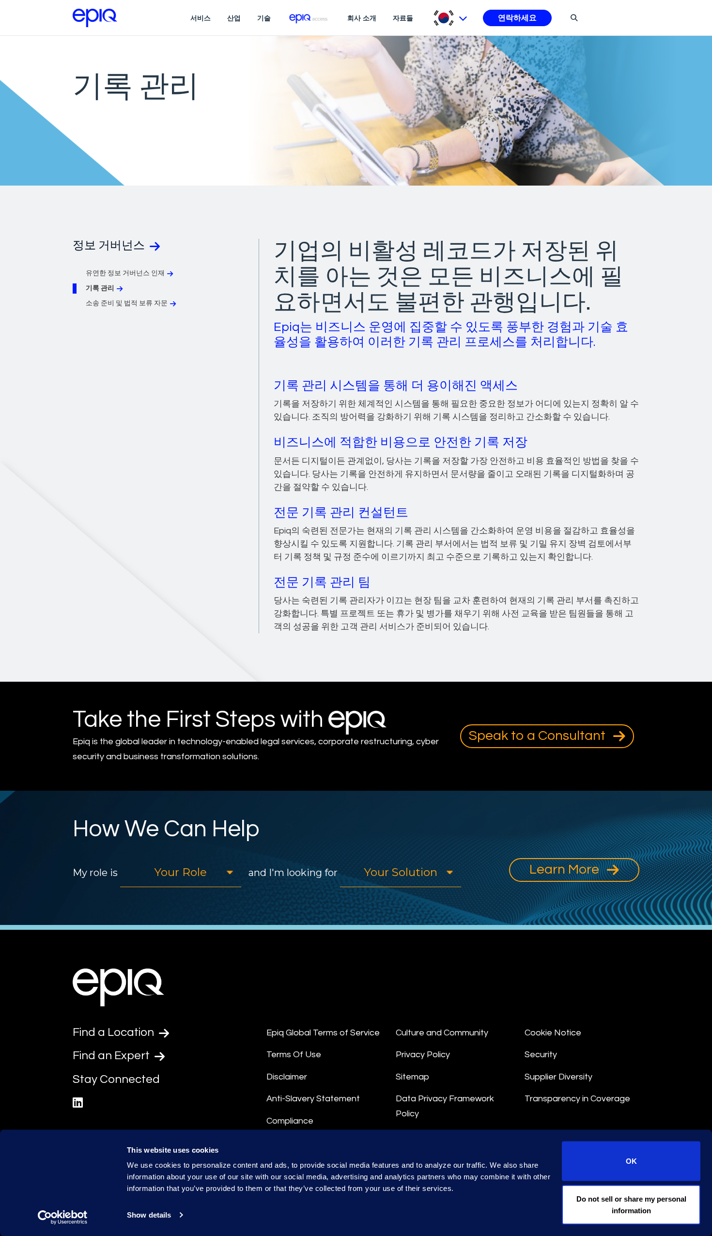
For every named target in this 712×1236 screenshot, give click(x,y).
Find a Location (114, 1032)
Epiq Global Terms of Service (323, 1032)
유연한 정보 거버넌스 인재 (125, 273)
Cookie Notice (553, 1032)
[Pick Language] (450, 18)
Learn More (565, 869)
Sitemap (412, 1076)
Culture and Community (442, 1032)
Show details (149, 1215)
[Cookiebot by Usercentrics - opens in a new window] (62, 1217)
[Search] (572, 17)
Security (541, 1054)
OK (631, 1161)
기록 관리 (100, 288)
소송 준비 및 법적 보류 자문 (127, 303)
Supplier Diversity (558, 1076)
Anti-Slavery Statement (313, 1098)
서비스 (200, 18)
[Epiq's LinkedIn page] (78, 1103)
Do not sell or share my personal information (631, 1204)
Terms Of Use (293, 1054)
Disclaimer (286, 1076)
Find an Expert (112, 1055)
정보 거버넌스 (110, 245)
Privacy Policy (423, 1054)
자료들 (403, 18)
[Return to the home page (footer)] (95, 18)
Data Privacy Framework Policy (445, 1106)
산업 (234, 18)
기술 (264, 18)
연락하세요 (517, 18)
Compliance (289, 1121)
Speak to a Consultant (538, 736)
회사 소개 (361, 18)
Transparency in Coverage (577, 1098)
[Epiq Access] (309, 17)
